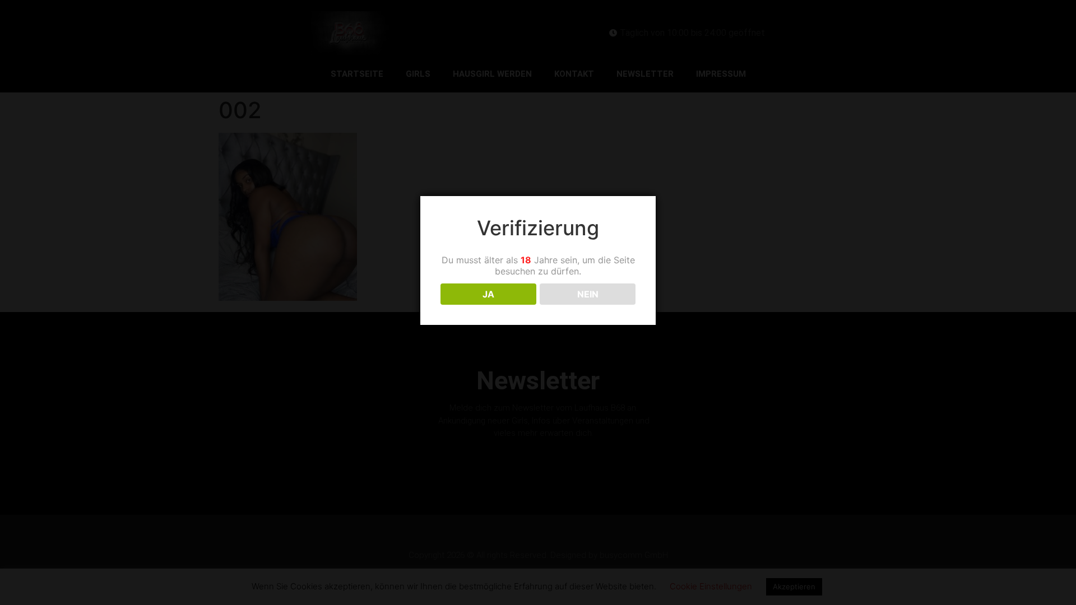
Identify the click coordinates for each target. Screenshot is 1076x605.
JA (488, 294)
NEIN (588, 294)
